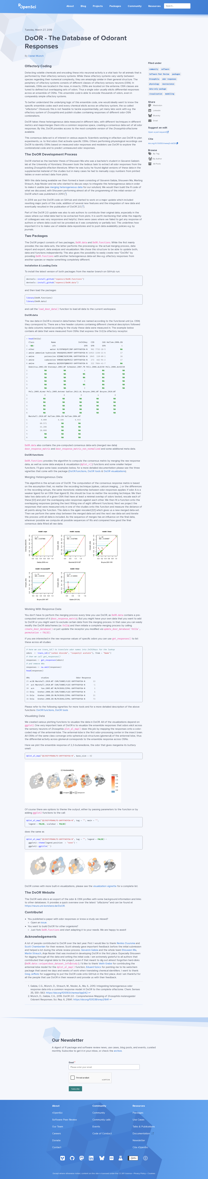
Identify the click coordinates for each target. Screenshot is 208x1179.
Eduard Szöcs (93, 967)
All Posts (157, 164)
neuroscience (168, 84)
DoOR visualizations (115, 471)
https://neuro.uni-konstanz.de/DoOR (45, 905)
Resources (154, 6)
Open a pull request (157, 132)
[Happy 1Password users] (145, 1157)
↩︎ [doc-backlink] (89, 992)
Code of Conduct (102, 1133)
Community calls (101, 1119)
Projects (98, 6)
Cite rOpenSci (140, 1147)
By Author (157, 159)
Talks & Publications (144, 1126)
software (165, 69)
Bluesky (156, 115)
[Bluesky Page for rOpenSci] (101, 1157)
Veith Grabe (105, 963)
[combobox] (177, 6)
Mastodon (157, 105)
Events (96, 1126)
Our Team (57, 1126)
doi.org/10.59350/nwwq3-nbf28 (162, 143)
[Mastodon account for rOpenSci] (82, 1157)
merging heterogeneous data (66, 187)
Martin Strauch (33, 953)
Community (134, 6)
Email (155, 120)
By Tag (156, 153)
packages (176, 74)
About (70, 6)
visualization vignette (104, 886)
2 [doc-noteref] (82, 206)
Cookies (151, 1173)
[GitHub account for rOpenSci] (72, 1157)
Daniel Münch (36, 55)
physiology (154, 84)
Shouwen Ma (129, 950)
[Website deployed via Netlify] (133, 1157)
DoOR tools (94, 471)
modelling (169, 94)
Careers (56, 1133)
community (153, 69)
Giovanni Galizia (89, 950)
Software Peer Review (159, 74)
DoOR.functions (77, 471)
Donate (56, 1140)
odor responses (169, 79)
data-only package (157, 89)
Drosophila (154, 79)
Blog (83, 6)
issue (44, 922)
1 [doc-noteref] (65, 193)
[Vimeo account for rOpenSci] (62, 1157)
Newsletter (139, 1140)
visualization (155, 94)
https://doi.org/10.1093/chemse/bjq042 (67, 992)
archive (118, 1050)
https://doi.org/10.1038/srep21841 (91, 999)
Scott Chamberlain (35, 946)
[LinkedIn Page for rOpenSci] (91, 1157)
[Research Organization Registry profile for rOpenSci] (111, 1157)
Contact (56, 1147)
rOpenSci (57, 1112)
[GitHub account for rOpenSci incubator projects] (121, 1157)
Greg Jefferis (32, 973)
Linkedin (157, 110)
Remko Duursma (126, 943)
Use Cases (138, 1119)
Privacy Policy (140, 1173)
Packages (115, 6)
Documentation (141, 1133)
